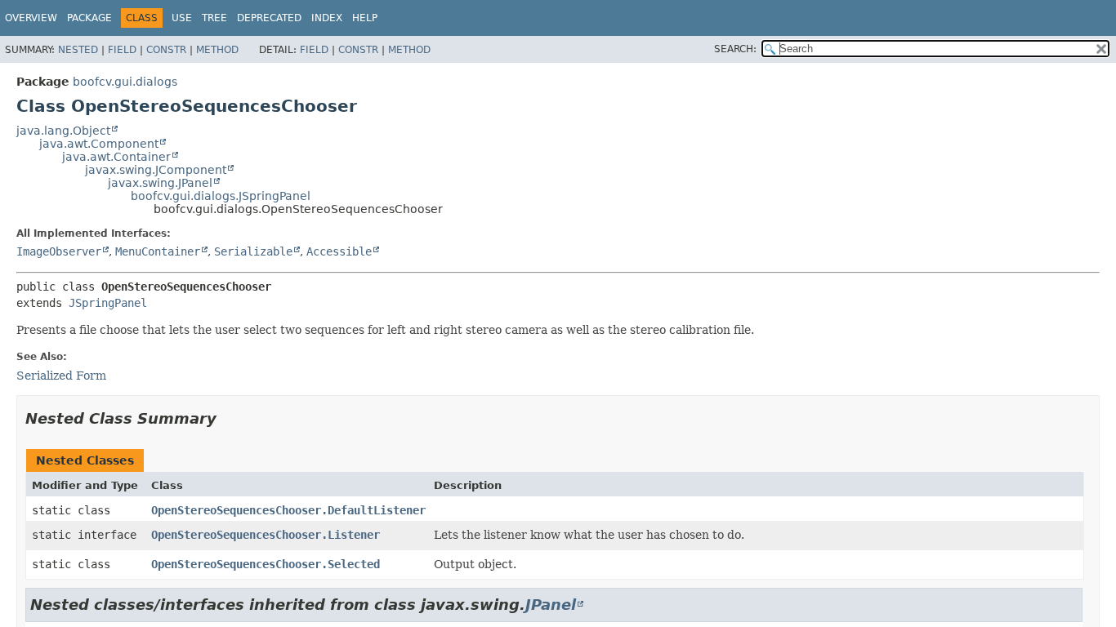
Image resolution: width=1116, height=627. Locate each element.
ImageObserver (58, 251)
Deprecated (269, 18)
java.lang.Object (63, 130)
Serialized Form (61, 375)
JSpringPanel (108, 302)
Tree (214, 18)
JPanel (550, 604)
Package (89, 18)
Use (182, 18)
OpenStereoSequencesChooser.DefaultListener (288, 510)
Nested (78, 50)
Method (217, 50)
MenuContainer (157, 251)
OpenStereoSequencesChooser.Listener (265, 534)
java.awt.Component (98, 143)
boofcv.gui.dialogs (125, 81)
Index (326, 18)
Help (364, 18)
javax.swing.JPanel (160, 182)
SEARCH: (735, 49)
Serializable (253, 251)
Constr (166, 50)
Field (122, 50)
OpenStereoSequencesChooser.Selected (265, 564)
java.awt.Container (116, 156)
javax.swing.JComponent (155, 169)
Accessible (339, 251)
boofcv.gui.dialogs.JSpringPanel (220, 195)
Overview (31, 18)
